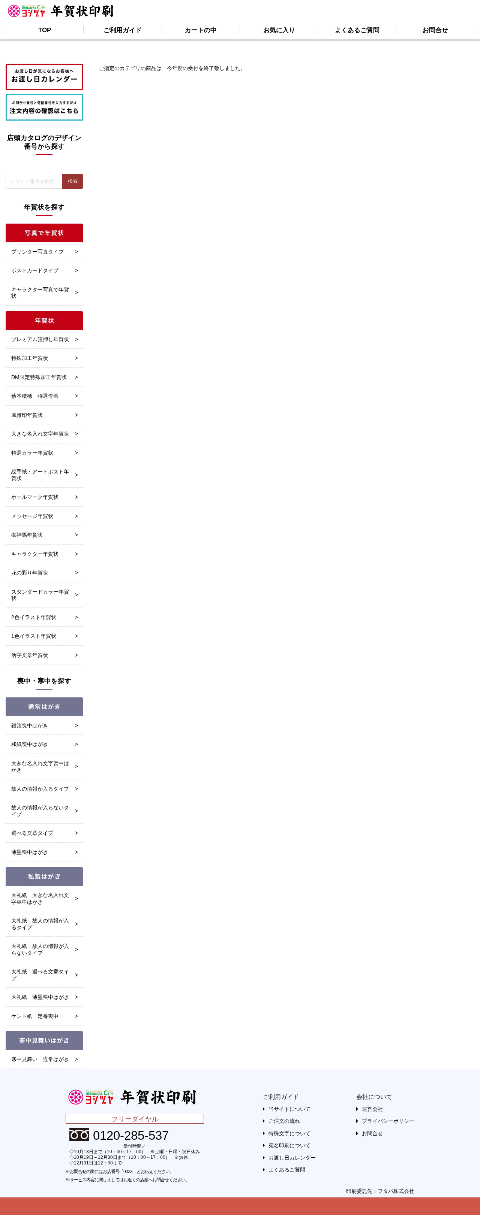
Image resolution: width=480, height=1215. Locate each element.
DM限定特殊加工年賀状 (39, 377)
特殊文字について (289, 1133)
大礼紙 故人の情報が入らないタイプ (40, 949)
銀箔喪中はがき (29, 725)
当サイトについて (289, 1109)
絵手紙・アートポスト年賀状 (40, 475)
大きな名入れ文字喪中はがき (40, 766)
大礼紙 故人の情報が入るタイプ (40, 924)
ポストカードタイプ (34, 270)
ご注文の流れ (284, 1121)
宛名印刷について (289, 1145)
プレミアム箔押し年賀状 (40, 339)
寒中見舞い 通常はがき (40, 1059)
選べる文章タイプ (32, 833)
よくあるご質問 (357, 30)
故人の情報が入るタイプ (40, 789)
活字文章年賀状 (29, 655)
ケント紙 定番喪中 (34, 1016)
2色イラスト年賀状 (33, 617)
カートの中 (201, 30)
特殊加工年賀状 (29, 358)
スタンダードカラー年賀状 (40, 595)
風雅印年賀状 (27, 415)
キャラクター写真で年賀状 (40, 293)
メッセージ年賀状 (32, 516)
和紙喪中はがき (29, 744)
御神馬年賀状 (27, 535)
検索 (73, 181)
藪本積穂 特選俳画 (34, 396)
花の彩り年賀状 (29, 573)
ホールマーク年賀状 (34, 497)
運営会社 (372, 1109)
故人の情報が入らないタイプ (40, 811)
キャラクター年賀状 (34, 554)
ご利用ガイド (123, 30)
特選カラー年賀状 (32, 453)
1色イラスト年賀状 (33, 636)
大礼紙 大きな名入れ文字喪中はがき (40, 898)
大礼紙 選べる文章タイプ (40, 975)
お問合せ (435, 30)
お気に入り (279, 30)
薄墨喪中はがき (29, 852)
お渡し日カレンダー (292, 1158)
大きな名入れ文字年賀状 (40, 434)
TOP (44, 30)
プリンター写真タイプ (37, 252)
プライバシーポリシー (388, 1121)
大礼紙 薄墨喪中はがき (40, 997)
